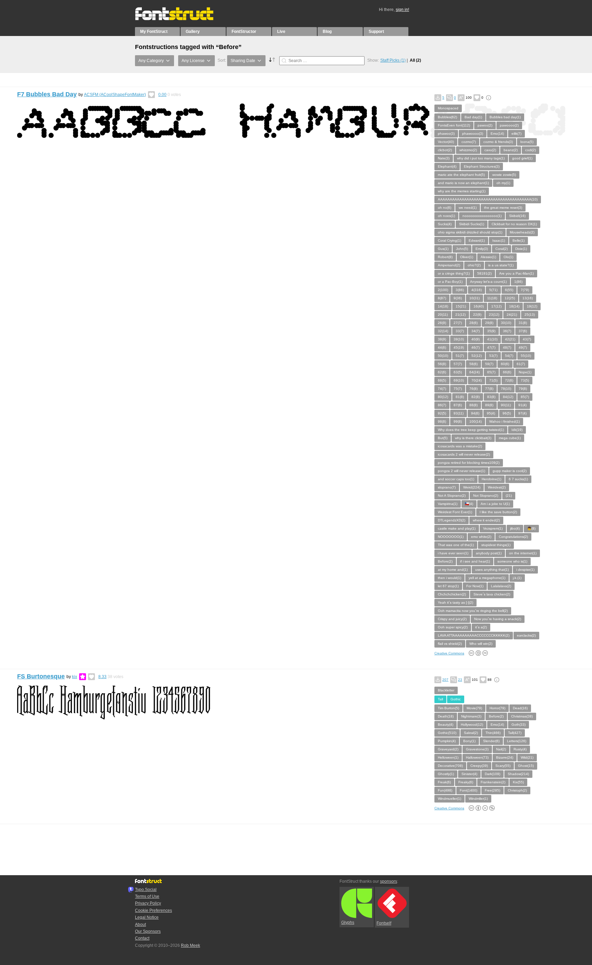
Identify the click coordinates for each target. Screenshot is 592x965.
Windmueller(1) (449, 798)
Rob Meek (190, 945)
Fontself (384, 923)
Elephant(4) (447, 166)
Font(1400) (468, 790)
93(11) (459, 413)
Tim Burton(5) (448, 708)
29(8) (489, 323)
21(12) (460, 314)
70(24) (476, 380)
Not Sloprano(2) (485, 495)
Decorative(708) (450, 766)
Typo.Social (146, 889)
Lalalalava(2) (501, 586)
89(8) (489, 405)
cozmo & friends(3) (498, 142)
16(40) (478, 306)
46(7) (475, 347)
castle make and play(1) (457, 528)
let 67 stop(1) (448, 586)
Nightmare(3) (471, 716)
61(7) (521, 364)
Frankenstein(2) (493, 782)
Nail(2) (501, 749)
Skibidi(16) (517, 216)
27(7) (458, 323)
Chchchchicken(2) (452, 594)
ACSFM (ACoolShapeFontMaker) (115, 94)
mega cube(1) (510, 438)
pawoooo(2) (509, 125)
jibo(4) (515, 528)
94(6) (475, 413)
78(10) (506, 388)
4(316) (476, 290)
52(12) (476, 356)
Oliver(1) (466, 257)
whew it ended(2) (486, 520)
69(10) (459, 380)
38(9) (442, 339)
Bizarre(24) (504, 757)
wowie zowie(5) (504, 175)
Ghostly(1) (446, 774)
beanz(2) (511, 150)
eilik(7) (516, 133)
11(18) (492, 298)
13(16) (527, 298)
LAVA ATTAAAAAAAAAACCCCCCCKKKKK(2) (473, 635)
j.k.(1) (517, 578)
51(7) (460, 356)
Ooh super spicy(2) (453, 627)
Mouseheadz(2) (522, 232)
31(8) (523, 323)
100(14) (475, 421)
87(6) (458, 405)
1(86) (518, 282)
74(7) (442, 388)
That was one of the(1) (456, 545)
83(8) (491, 397)
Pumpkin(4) (447, 741)
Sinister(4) (469, 774)
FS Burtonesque (41, 676)
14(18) (443, 306)
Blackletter (446, 690)
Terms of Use (147, 896)
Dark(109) (492, 774)
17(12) (496, 306)
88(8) (473, 405)
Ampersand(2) (449, 265)
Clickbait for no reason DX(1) (514, 224)
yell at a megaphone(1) (487, 578)
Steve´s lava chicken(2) (491, 594)
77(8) (489, 388)
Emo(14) (497, 133)
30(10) (506, 323)
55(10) (526, 356)
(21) (509, 495)
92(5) (442, 413)
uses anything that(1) (492, 569)
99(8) (458, 421)
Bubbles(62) (447, 117)
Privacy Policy (148, 903)
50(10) (443, 356)
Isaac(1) (498, 240)
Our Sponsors (148, 931)
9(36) (458, 298)
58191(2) (484, 273)
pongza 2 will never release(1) (461, 471)
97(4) (522, 413)
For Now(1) (474, 586)
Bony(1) (469, 741)
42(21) (510, 339)
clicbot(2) (445, 150)
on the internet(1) (522, 553)
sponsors (388, 881)
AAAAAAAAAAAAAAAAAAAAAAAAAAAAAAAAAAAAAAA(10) (488, 199)
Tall (440, 699)
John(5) (462, 249)
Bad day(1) (473, 117)
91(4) (522, 405)
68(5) (442, 380)
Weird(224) (471, 487)
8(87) (442, 298)
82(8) (475, 397)
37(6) (523, 331)
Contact (142, 938)
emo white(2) (481, 537)
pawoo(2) (485, 125)
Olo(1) (508, 257)
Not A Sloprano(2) (452, 495)
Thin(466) (493, 733)
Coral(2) (501, 249)
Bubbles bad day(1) (505, 117)
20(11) (443, 314)
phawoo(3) (446, 133)
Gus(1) (443, 249)
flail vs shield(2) (450, 644)
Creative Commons (449, 653)
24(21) (512, 314)
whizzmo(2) (468, 150)
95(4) (491, 413)
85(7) (525, 397)
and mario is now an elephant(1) (463, 183)
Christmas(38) (522, 716)
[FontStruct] (181, 18)
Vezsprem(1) (493, 528)
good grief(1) (522, 158)
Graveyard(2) (448, 749)
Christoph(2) (517, 790)
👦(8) (531, 528)
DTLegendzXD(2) (451, 520)
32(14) (443, 331)
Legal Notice (147, 917)
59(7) (489, 364)
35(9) (491, 331)
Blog (327, 31)
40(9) (475, 339)
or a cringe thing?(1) (454, 273)
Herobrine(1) (491, 479)
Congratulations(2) (513, 537)
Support (376, 31)
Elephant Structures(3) (482, 166)
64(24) (474, 372)
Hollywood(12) (472, 724)
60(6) (505, 364)
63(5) (458, 372)
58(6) (473, 364)
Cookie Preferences (153, 910)
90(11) (506, 405)
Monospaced (448, 108)
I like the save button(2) (498, 512)
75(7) (458, 388)
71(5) (493, 380)
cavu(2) (490, 150)
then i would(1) (449, 578)
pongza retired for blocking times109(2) (469, 463)
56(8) (442, 364)
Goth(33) (518, 724)
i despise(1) (525, 569)
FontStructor (244, 31)
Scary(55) (502, 766)
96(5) (507, 413)
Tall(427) (514, 733)
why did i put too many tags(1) (481, 158)
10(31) (474, 298)
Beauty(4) (445, 724)
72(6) (509, 380)
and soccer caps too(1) (456, 479)
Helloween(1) (448, 757)
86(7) (442, 405)
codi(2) (530, 150)
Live (281, 31)
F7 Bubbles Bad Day (47, 94)
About (140, 924)
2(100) (443, 290)
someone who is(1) (512, 561)
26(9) (442, 323)
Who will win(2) (480, 644)
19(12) (532, 306)
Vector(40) (446, 142)
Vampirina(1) (447, 504)
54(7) (509, 356)
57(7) (458, 364)
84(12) (508, 397)
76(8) (473, 388)
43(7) (527, 339)
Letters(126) (516, 741)
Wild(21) (527, 757)
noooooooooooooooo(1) (482, 216)
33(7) (460, 331)
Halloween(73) (477, 757)
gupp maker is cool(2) (510, 471)
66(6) (507, 372)
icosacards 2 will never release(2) (464, 454)
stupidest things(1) (495, 545)
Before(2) (445, 561)
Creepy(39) (479, 766)
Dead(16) (520, 708)
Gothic (456, 699)
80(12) (443, 397)
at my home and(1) (453, 569)
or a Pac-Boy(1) (450, 282)
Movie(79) (474, 708)
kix (74, 676)
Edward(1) (477, 240)
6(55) (509, 290)
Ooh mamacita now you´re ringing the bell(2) (473, 611)
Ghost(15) (526, 766)
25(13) (530, 314)
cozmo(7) (468, 142)
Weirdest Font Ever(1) (455, 512)
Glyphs (347, 922)
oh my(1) (503, 183)
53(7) (493, 356)
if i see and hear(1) (475, 561)
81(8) (460, 397)
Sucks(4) (445, 224)
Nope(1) (525, 372)
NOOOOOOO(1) (451, 537)
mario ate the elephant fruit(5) (461, 175)
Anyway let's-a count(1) (488, 282)
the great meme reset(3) (503, 207)
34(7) (475, 331)
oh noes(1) (446, 216)
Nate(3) (443, 158)
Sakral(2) (471, 733)
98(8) (442, 421)
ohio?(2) (474, 265)
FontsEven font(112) (454, 125)
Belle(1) (519, 240)
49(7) (523, 347)
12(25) (510, 298)
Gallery (193, 31)
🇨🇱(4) (469, 504)
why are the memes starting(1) (461, 191)
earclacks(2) (526, 635)
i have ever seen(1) (453, 553)
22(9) (477, 314)
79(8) (523, 388)
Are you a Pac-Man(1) (516, 273)
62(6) (442, 372)
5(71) (493, 290)
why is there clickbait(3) (473, 438)
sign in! (402, 9)
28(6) (473, 323)
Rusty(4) (520, 749)
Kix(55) (518, 782)
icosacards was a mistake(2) (460, 446)
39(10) (459, 339)
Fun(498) (445, 790)
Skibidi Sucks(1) (471, 224)
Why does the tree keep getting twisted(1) (471, 430)
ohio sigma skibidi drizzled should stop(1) (470, 232)
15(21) (461, 306)
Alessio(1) (488, 257)
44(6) (442, 347)
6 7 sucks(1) (518, 479)
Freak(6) (444, 782)
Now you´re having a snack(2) (497, 619)
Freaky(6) (465, 782)
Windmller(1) (478, 798)
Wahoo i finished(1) (504, 421)
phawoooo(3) (472, 133)
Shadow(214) (518, 774)
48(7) (507, 347)
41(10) (492, 339)
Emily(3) (482, 249)
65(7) (491, 372)
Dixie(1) (521, 249)
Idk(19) (516, 430)
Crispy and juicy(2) (452, 619)
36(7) (507, 331)
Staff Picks (393, 60)
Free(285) (492, 790)
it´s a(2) (481, 627)
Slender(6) (491, 741)
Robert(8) (445, 257)
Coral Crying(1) (449, 240)
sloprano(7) (447, 487)
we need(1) (468, 207)
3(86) (460, 290)
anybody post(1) (489, 553)
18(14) (514, 306)
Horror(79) (497, 708)
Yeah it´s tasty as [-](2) (455, 602)
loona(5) (526, 142)
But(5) (442, 438)
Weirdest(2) (497, 487)
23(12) (494, 314)
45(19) (459, 347)
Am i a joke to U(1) (495, 504)
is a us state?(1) (501, 265)
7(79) (525, 290)
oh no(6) (444, 207)
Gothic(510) (447, 733)
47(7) (491, 347)
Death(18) (446, 716)
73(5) (525, 380)
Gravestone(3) (477, 749)
